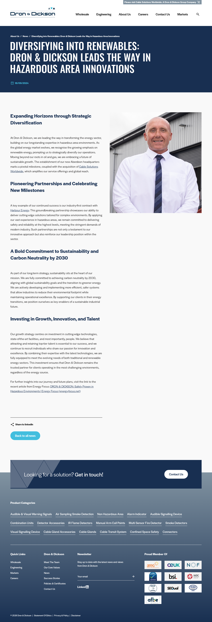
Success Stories (52, 578)
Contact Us (176, 474)
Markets (14, 572)
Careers (14, 578)
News (47, 572)
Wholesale (15, 562)
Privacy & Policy (61, 615)
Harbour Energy (19, 210)
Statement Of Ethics (43, 615)
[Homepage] (32, 13)
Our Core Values (52, 567)
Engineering (16, 567)
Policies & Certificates (55, 583)
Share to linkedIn (24, 424)
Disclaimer (76, 615)
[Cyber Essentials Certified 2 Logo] (152, 576)
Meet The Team (51, 562)
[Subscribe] (133, 576)
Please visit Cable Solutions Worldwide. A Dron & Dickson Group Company (160, 2)
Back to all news (25, 436)
